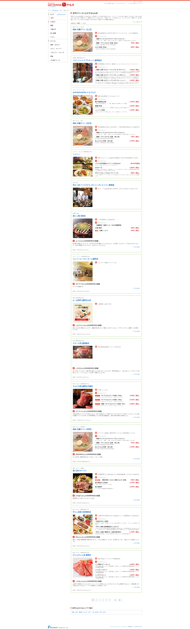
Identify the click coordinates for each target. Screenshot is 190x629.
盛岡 (73, 612)
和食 (51, 56)
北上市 (85, 612)
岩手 (61, 10)
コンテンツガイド (122, 3)
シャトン (76, 154)
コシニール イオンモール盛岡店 (85, 259)
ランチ (134, 21)
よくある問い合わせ (110, 3)
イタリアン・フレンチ (57, 52)
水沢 (89, 612)
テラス (52, 37)
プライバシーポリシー (122, 626)
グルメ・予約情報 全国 (53, 10)
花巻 (76, 612)
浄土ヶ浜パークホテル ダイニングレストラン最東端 (93, 185)
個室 (51, 25)
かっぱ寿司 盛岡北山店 (82, 300)
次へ (120, 600)
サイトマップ (113, 626)
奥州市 (97, 612)
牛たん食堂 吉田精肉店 (82, 512)
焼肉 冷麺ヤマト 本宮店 (82, 429)
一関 (93, 612)
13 (115, 600)
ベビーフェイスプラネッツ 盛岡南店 (87, 60)
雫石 (101, 612)
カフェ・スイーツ (55, 48)
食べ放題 (53, 33)
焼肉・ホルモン (55, 45)
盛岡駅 (80, 612)
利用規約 (130, 626)
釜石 (104, 612)
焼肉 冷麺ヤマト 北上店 (82, 29)
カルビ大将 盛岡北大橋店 (83, 386)
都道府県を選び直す (61, 14)
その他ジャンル (55, 60)
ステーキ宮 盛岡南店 (81, 343)
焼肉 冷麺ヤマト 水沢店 (82, 123)
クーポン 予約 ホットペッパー (135, 3)
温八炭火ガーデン (80, 471)
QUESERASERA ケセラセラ (84, 92)
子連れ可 (53, 29)
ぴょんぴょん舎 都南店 (82, 555)
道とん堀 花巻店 (79, 216)
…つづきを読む (136, 247)
